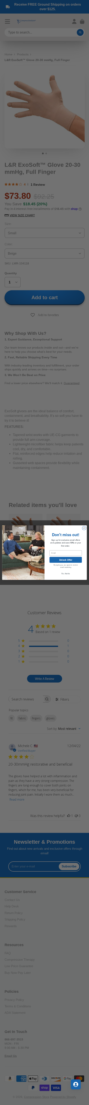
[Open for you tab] (76, 1084)
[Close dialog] (84, 528)
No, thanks (65, 573)
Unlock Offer (65, 559)
